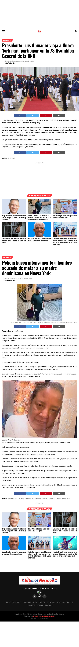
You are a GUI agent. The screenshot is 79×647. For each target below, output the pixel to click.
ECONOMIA (51, 602)
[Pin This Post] (46, 115)
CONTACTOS (49, 605)
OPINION (40, 605)
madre (21, 499)
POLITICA (42, 602)
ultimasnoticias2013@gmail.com (44, 588)
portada (12, 158)
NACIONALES (17, 602)
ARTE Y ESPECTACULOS (65, 602)
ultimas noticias (63, 499)
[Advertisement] (39, 14)
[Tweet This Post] (32, 115)
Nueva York (37, 499)
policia (45, 499)
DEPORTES (31, 605)
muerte (28, 499)
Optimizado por (39, 618)
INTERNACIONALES (30, 602)
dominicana (13, 499)
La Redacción (10, 63)
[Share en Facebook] (20, 115)
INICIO (8, 602)
